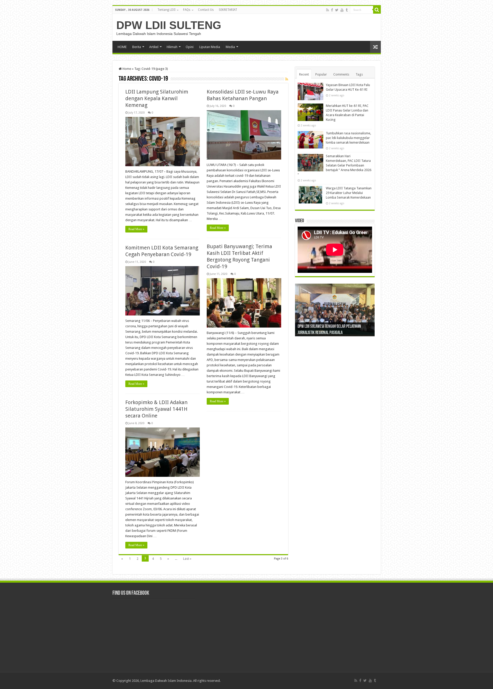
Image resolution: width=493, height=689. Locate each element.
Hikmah (172, 47)
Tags (359, 74)
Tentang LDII (166, 10)
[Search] (377, 10)
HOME (122, 47)
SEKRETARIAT (228, 10)
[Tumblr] (346, 10)
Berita (136, 47)
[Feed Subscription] (286, 79)
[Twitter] (337, 10)
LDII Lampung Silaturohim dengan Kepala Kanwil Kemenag (156, 98)
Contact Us (206, 10)
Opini (190, 47)
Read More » (136, 229)
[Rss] (327, 10)
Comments (341, 74)
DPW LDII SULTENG (168, 25)
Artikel (153, 47)
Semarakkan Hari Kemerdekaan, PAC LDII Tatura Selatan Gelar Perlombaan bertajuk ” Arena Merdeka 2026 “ (334, 165)
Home (126, 69)
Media (230, 47)
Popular (321, 74)
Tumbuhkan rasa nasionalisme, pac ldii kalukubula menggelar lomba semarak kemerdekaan (348, 137)
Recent (304, 74)
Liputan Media (209, 47)
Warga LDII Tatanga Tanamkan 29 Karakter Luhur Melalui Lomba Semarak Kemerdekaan (349, 192)
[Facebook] (332, 10)
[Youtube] (342, 10)
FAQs (186, 10)
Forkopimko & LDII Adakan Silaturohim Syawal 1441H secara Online (156, 409)
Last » (187, 559)
